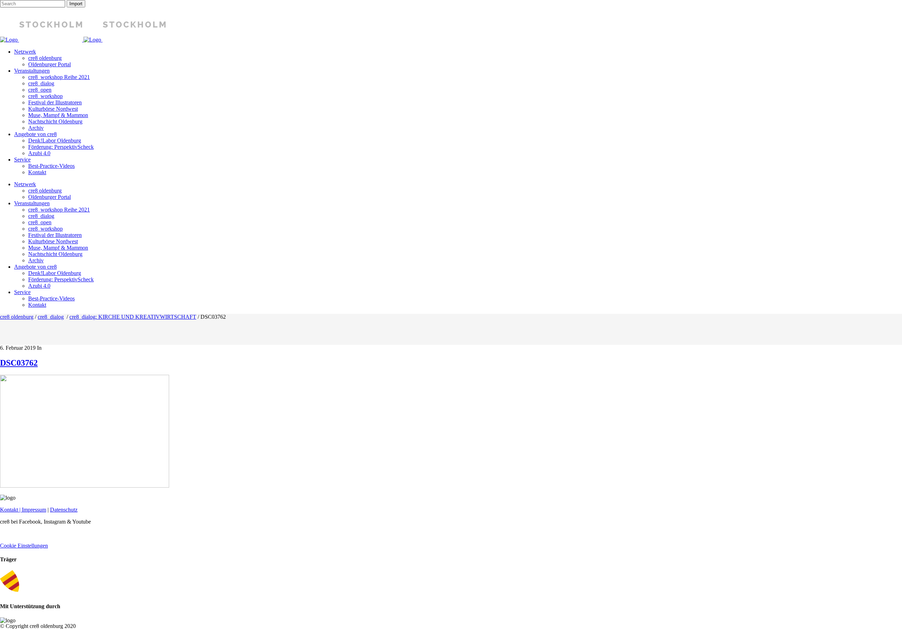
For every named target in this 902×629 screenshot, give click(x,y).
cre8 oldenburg (16, 317)
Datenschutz (64, 510)
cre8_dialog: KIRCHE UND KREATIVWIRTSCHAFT (132, 317)
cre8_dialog (51, 317)
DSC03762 (19, 362)
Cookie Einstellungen (24, 546)
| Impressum (32, 510)
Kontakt (9, 510)
